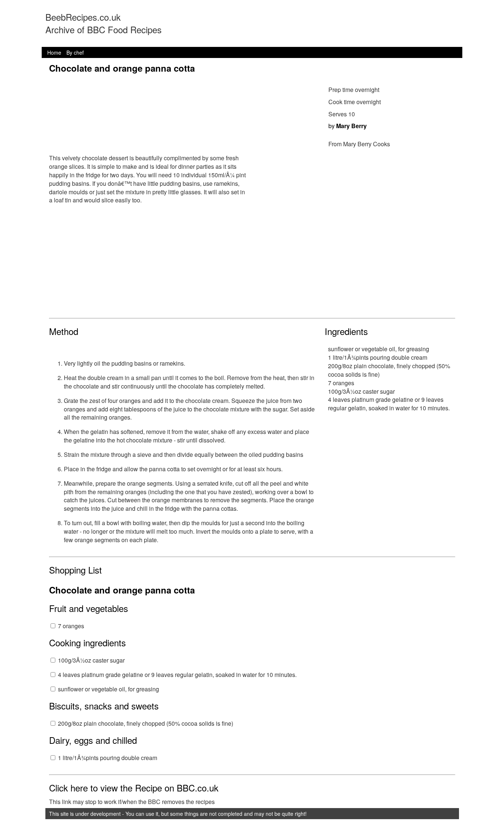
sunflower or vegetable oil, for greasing (108, 689)
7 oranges (71, 626)
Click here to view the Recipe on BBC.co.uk (133, 787)
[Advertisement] (252, 262)
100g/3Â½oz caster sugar (91, 660)
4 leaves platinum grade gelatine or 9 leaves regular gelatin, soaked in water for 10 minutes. (177, 674)
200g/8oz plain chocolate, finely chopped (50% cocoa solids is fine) (145, 723)
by (347, 126)
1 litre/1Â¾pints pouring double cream (107, 757)
